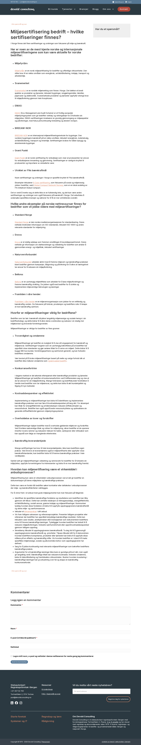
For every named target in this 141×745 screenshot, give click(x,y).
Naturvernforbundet (23, 262)
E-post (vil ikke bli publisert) (24, 638)
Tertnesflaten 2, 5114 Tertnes (22, 694)
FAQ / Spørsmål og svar (51, 694)
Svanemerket (20, 90)
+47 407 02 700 (17, 691)
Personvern (46, 742)
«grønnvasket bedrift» (57, 361)
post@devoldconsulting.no (28, 2)
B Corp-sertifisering (41, 183)
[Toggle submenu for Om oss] (112, 9)
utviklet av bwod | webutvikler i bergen (116, 741)
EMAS (17, 113)
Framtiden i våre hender (25, 302)
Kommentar (17, 605)
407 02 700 (14, 2)
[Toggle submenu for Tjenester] (74, 9)
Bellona (18, 282)
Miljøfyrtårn (20, 71)
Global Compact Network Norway (48, 185)
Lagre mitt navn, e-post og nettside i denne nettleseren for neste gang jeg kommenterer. (53, 656)
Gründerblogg (47, 689)
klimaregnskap (30, 511)
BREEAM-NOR (21, 135)
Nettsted (15, 647)
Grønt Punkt (20, 158)
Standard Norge (21, 222)
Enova (17, 242)
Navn (14, 628)
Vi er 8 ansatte (112, 722)
